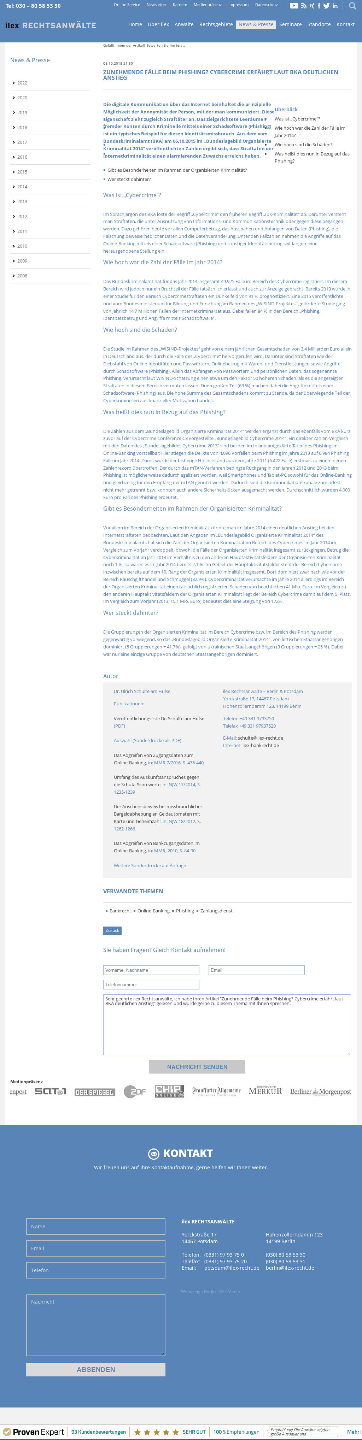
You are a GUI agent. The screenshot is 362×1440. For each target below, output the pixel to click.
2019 (22, 112)
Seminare (290, 24)
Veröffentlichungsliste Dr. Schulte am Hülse (159, 718)
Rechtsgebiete (216, 24)
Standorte (319, 24)
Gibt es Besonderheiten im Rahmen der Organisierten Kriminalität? (177, 170)
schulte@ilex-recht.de (260, 738)
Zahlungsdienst (216, 910)
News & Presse (256, 24)
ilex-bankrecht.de (261, 745)
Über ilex (158, 24)
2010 (22, 246)
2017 (22, 142)
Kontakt (346, 24)
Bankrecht (120, 910)
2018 (22, 127)
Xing (312, 5)
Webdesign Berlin (198, 1291)
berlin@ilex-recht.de (290, 1267)
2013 (22, 201)
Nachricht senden (197, 1067)
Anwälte (184, 24)
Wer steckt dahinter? (129, 179)
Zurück (112, 930)
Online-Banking (154, 910)
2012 (22, 216)
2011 (22, 231)
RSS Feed (304, 5)
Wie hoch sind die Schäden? (304, 144)
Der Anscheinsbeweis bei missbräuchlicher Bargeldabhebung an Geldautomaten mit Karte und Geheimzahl (158, 813)
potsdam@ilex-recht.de (231, 1267)
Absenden (96, 1369)
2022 (22, 83)
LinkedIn (335, 5)
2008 (22, 275)
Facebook (319, 5)
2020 (22, 97)
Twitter (326, 5)
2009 (22, 261)
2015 (22, 172)
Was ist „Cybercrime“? (297, 119)
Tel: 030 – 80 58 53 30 (33, 5)
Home (51, 24)
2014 (22, 186)
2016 (22, 157)
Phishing (185, 910)
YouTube (294, 5)
